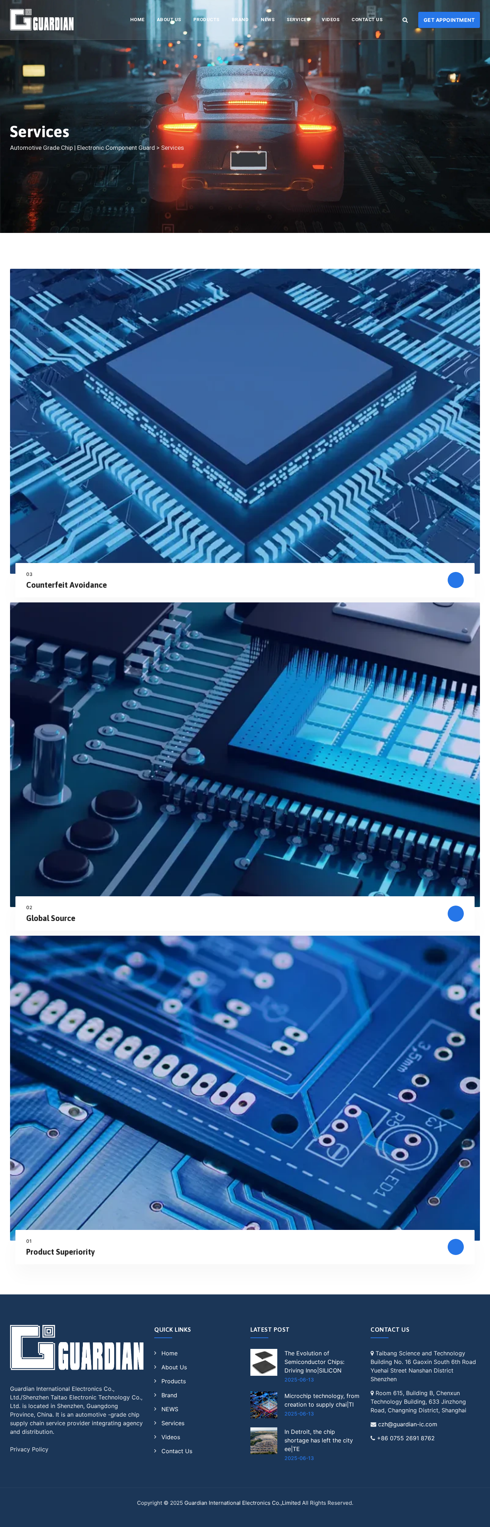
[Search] (405, 19)
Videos (330, 19)
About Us (169, 19)
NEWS (267, 19)
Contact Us (367, 19)
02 (29, 907)
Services (298, 19)
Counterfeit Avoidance (66, 585)
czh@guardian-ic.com (407, 1424)
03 (29, 574)
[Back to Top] (475, 1515)
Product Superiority (60, 1251)
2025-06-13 (299, 1379)
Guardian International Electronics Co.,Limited (242, 1502)
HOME (137, 19)
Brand (240, 19)
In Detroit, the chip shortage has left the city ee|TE (318, 1440)
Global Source (50, 918)
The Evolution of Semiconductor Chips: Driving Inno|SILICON (314, 1362)
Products (206, 19)
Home (169, 1353)
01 (29, 1241)
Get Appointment (449, 20)
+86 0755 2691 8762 (406, 1438)
